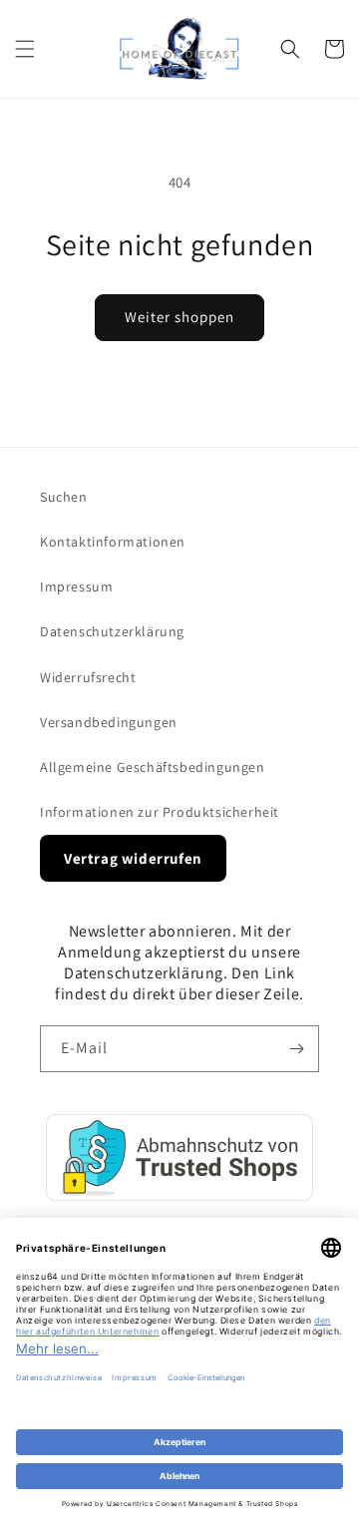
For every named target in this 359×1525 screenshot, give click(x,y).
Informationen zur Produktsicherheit (159, 812)
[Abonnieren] (296, 1048)
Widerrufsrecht (88, 677)
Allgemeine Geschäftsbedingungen (152, 767)
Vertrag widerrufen (133, 858)
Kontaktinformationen (112, 542)
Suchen (64, 497)
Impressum (76, 586)
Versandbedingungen (109, 722)
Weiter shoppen (179, 316)
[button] (25, 49)
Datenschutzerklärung (112, 631)
